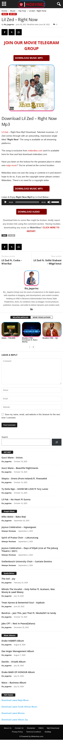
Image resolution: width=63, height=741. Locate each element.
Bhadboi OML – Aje (50, 338)
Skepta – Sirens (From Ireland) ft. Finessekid (24, 478)
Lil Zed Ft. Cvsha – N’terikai (12, 262)
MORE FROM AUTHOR (41, 317)
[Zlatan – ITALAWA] (11, 329)
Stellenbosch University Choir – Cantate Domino (27, 561)
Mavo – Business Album (14, 682)
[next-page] (33, 346)
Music (12, 10)
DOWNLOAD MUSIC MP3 (29, 58)
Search (5, 437)
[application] (31, 202)
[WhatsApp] (19, 32)
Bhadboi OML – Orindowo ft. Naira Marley (29, 340)
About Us (7, 728)
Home (4, 10)
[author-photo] (31, 278)
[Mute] (48, 202)
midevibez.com (35, 150)
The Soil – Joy (8, 578)
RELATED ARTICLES (20, 317)
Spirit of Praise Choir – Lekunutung (20, 537)
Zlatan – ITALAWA (8, 338)
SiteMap (48, 732)
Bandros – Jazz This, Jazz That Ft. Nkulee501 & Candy (29, 613)
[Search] (56, 442)
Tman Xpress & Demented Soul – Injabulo (23, 602)
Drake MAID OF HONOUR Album (18, 672)
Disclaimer (31, 728)
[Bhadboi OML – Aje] (52, 329)
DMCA (41, 728)
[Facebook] (5, 32)
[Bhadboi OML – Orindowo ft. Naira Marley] (31, 329)
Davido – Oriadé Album (14, 661)
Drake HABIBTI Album (13, 640)
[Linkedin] (31, 309)
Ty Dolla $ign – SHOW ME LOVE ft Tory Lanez (25, 488)
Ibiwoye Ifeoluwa (9, 531)
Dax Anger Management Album (18, 651)
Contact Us (19, 728)
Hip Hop (22, 10)
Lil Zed (5, 132)
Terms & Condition (33, 732)
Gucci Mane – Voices (12, 457)
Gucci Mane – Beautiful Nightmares (20, 468)
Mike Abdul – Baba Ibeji (14, 516)
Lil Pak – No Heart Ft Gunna (16, 499)
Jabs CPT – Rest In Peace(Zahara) (18, 623)
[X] (12, 32)
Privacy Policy (17, 732)
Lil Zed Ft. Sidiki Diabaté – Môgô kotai (47, 262)
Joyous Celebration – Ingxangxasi (19, 527)
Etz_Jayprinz (9, 24)
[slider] (55, 202)
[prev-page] (29, 346)
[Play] (5, 202)
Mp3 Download (53, 728)
